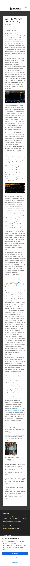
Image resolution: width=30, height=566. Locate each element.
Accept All (15, 553)
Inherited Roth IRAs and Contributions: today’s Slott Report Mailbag (14, 429)
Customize (15, 558)
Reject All (15, 562)
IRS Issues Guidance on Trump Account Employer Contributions (14, 486)
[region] (15, 551)
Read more (13, 440)
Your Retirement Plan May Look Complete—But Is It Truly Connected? (13, 457)
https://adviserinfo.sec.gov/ (15, 410)
